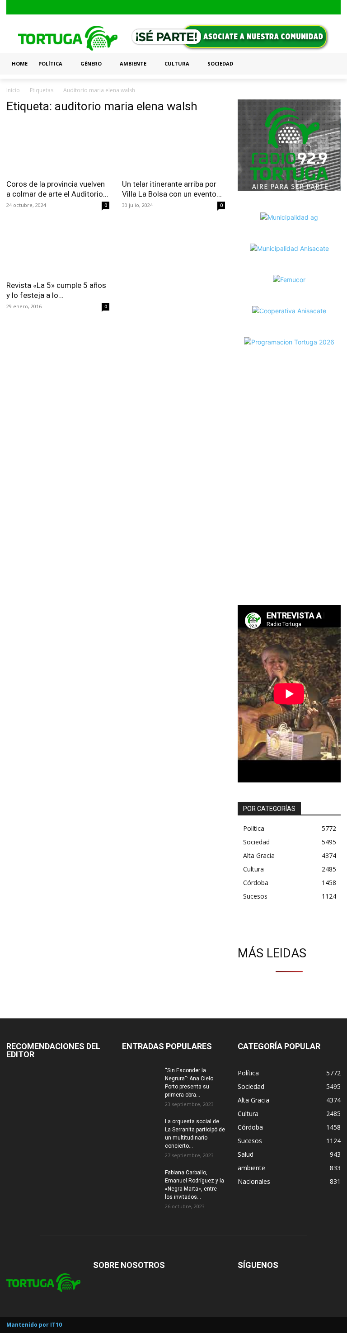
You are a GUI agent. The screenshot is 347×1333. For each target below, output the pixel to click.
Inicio (13, 90)
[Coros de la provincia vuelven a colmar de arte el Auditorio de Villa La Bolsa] (57, 148)
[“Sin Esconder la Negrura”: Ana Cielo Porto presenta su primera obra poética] (140, 1079)
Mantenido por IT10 (34, 1324)
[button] (330, 64)
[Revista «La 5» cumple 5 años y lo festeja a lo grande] (57, 248)
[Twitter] (334, 7)
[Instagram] (320, 7)
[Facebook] (306, 7)
